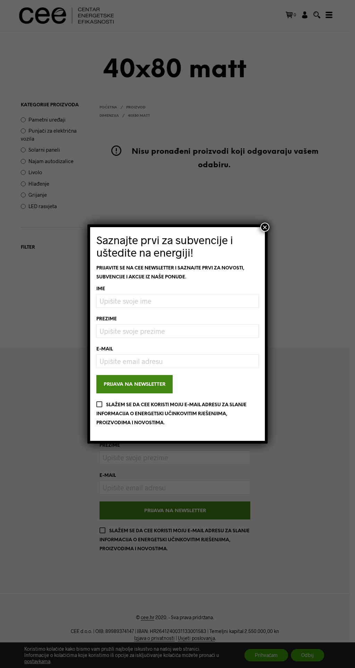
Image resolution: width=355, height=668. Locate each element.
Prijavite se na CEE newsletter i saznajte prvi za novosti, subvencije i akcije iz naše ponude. (170, 272)
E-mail (104, 349)
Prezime (106, 319)
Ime (100, 289)
